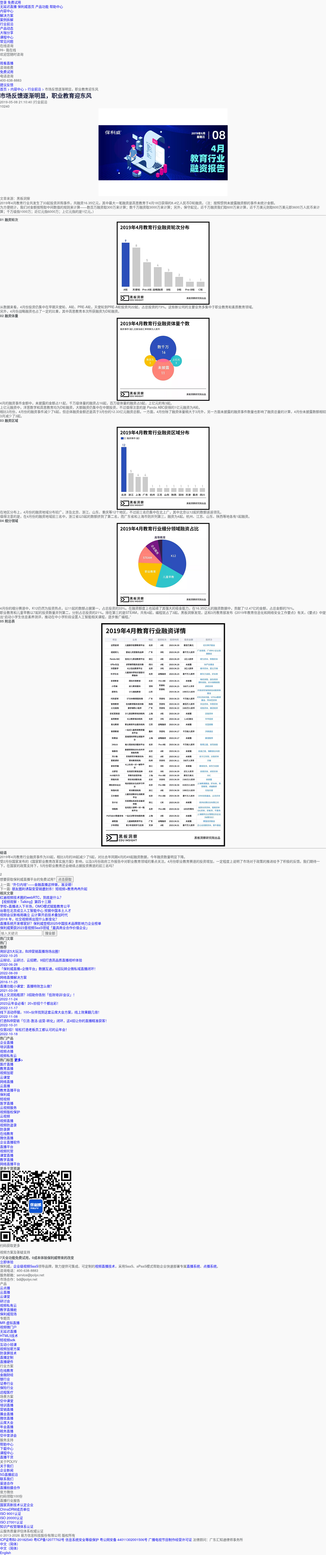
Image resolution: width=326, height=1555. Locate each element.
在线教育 (6, 1133)
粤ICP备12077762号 (49, 1539)
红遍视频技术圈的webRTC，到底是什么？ (31, 897)
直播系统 (193, 1266)
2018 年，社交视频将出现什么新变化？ (29, 919)
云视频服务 (8, 1107)
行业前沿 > (36, 89)
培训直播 (6, 1405)
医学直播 (6, 1103)
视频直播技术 (105, 1266)
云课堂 (5, 1077)
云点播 (5, 1287)
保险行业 (6, 1387)
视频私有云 (8, 1305)
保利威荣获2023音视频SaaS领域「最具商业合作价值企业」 (44, 927)
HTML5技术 (9, 1335)
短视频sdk (7, 1339)
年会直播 (6, 1426)
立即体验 (6, 1261)
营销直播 (6, 1409)
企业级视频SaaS (25, 1266)
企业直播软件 (10, 1142)
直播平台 (6, 1146)
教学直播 (6, 1159)
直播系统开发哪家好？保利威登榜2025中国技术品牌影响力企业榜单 (50, 923)
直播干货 (6, 1457)
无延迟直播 (8, 6)
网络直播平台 (10, 1163)
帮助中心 (56, 6)
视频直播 (6, 1120)
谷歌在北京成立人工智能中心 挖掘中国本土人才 (35, 910)
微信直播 (6, 1137)
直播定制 (6, 1357)
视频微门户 (8, 1327)
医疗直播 (6, 1064)
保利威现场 (8, 1313)
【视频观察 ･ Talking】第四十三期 (25, 901)
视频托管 (6, 1150)
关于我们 (6, 1465)
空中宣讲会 (8, 1435)
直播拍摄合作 (10, 1487)
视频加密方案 (10, 1348)
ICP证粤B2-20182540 (16, 1539)
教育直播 (6, 1068)
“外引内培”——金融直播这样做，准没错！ (43, 884)
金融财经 (6, 1374)
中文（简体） (10, 1548)
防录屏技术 (8, 1353)
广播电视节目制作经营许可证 (170, 1539)
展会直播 (6, 1413)
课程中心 (6, 1452)
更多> (18, 1059)
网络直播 (6, 1081)
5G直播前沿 (9, 1474)
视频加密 (6, 1072)
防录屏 (5, 1129)
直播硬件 (6, 1361)
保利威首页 (26, 6)
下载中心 (6, 1448)
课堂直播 (6, 1155)
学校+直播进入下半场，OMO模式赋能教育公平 (35, 906)
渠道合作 (6, 1483)
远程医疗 (6, 1392)
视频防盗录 (8, 1124)
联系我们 (6, 1478)
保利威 (5, 1094)
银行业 (5, 1379)
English (5, 1552)
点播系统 (210, 1266)
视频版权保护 (10, 1111)
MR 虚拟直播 (10, 1322)
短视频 (5, 1098)
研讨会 (5, 1301)
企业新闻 (6, 1470)
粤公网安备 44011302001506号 (123, 1539)
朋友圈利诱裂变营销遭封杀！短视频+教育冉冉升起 (49, 888)
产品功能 (42, 6)
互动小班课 (8, 1344)
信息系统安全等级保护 (82, 1539)
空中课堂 (6, 1400)
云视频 (5, 1116)
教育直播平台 (10, 1090)
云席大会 (6, 1422)
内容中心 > (19, 89)
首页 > (5, 89)
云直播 (5, 1085)
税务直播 (6, 1431)
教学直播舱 (8, 1309)
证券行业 (6, 1383)
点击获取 (65, 879)
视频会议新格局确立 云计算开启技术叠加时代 (34, 914)
